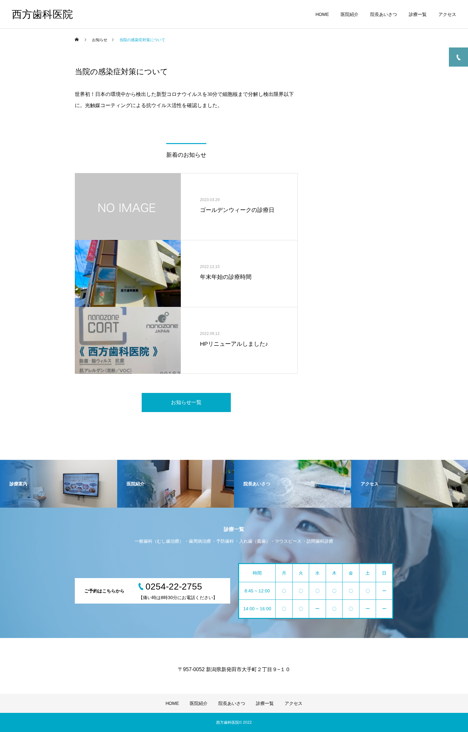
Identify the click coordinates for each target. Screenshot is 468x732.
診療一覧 (418, 14)
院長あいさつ (383, 14)
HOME (322, 14)
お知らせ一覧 (186, 402)
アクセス (447, 14)
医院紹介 (349, 14)
